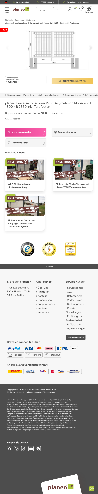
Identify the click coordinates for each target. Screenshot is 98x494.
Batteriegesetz (75, 304)
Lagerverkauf (45, 299)
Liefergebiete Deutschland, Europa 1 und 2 (22, 416)
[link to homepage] (21, 9)
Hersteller (43, 291)
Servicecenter (75, 287)
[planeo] (60, 487)
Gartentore (30, 20)
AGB (69, 291)
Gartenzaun (19, 20)
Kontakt (42, 295)
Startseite (9, 20)
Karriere (42, 308)
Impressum (44, 312)
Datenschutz (74, 295)
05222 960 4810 (47, 2)
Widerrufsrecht (75, 299)
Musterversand (77, 2)
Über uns (43, 287)
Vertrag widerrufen (76, 337)
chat (22, 2)
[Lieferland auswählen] (6, 2)
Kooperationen (46, 304)
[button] (6, 2)
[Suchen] (57, 10)
